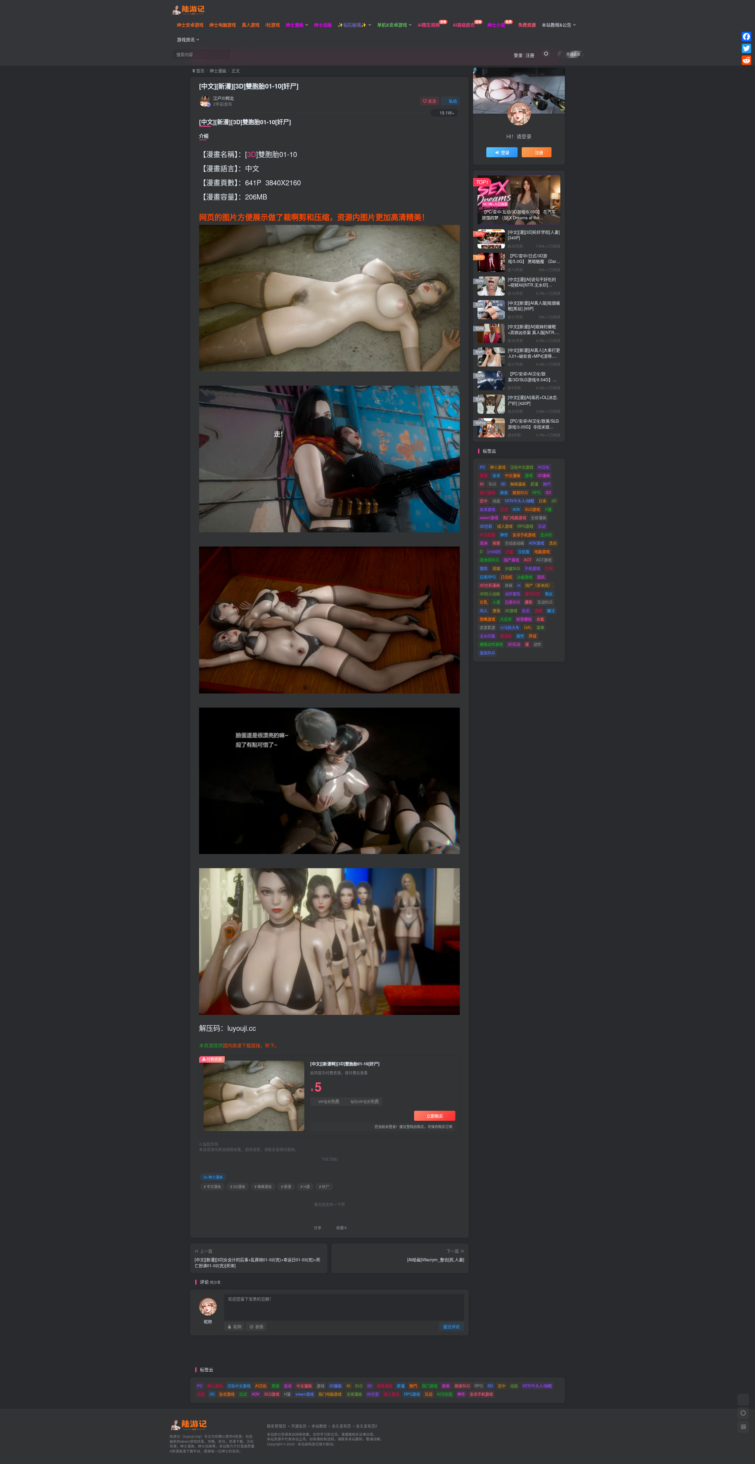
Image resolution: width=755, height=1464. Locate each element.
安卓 (496, 475)
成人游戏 (505, 526)
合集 (540, 619)
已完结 (506, 577)
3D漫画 (544, 475)
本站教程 (319, 1426)
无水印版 (487, 636)
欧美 (504, 492)
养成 (532, 636)
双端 (496, 568)
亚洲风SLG (489, 559)
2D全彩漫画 (490, 585)
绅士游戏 (497, 467)
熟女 (549, 593)
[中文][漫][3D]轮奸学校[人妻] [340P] (534, 235)
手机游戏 (532, 568)
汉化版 (523, 551)
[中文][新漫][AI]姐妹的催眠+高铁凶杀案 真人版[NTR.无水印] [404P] (533, 332)
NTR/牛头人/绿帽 (519, 500)
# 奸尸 (324, 1186)
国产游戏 (511, 559)
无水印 (546, 534)
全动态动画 (514, 543)
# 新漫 (286, 1186)
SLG (492, 484)
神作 (504, 534)
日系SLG (512, 602)
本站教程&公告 (556, 25)
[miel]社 (494, 551)
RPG (536, 492)
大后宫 (506, 619)
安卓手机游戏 (524, 534)
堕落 (496, 610)
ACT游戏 (544, 559)
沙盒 (509, 551)
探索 (496, 543)
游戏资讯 (186, 39)
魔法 (551, 610)
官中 (484, 500)
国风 (541, 577)
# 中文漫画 (212, 1186)
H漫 (548, 509)
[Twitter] (746, 48)
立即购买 (434, 1116)
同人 (484, 610)
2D (554, 500)
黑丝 (553, 543)
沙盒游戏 (524, 577)
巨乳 (484, 602)
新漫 (534, 484)
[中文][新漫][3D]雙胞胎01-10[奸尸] (248, 86)
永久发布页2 (366, 1426)
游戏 (529, 475)
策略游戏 (487, 619)
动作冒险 (512, 593)
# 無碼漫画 (263, 1186)
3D (251, 154)
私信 (453, 101)
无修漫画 (538, 517)
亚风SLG (487, 652)
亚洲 (484, 543)
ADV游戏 (536, 543)
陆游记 (313, 1444)
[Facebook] (746, 36)
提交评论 (451, 1326)
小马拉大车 (509, 627)
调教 (538, 610)
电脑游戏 (542, 551)
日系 (542, 500)
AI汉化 (543, 467)
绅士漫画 (218, 70)
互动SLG (544, 602)
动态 (496, 500)
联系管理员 (276, 1426)
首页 (199, 70)
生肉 (549, 568)
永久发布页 (341, 1426)
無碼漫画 (518, 484)
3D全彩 (486, 526)
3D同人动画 (490, 593)
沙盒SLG (512, 568)
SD (548, 492)
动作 (537, 644)
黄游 (484, 475)
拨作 (520, 636)
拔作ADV (532, 593)
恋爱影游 (487, 627)
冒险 (484, 568)
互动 (542, 526)
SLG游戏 (532, 509)
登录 (518, 55)
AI (482, 484)
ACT (527, 559)
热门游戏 (487, 492)
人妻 (496, 602)
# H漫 (305, 1186)
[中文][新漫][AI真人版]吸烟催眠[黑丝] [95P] (534, 306)
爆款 (528, 602)
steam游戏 (489, 517)
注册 (530, 55)
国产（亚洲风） (538, 585)
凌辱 (540, 627)
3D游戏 (511, 610)
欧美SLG (520, 492)
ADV (516, 509)
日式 (504, 509)
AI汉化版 (487, 534)
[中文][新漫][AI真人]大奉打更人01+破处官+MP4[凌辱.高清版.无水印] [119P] (534, 355)
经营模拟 (524, 619)
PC (482, 467)
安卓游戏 (487, 509)
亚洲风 (506, 636)
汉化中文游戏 (521, 467)
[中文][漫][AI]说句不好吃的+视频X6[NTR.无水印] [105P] (532, 285)
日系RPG (488, 577)
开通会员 (573, 54)
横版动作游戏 (491, 644)
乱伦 (526, 610)
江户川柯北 (223, 98)
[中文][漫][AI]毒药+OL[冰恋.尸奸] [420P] (533, 400)
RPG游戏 (525, 526)
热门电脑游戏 (514, 517)
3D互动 (514, 644)
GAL (528, 627)
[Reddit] (746, 60)
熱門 (547, 484)
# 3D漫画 (237, 1186)
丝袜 (509, 585)
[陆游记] (188, 9)
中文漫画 (512, 475)
